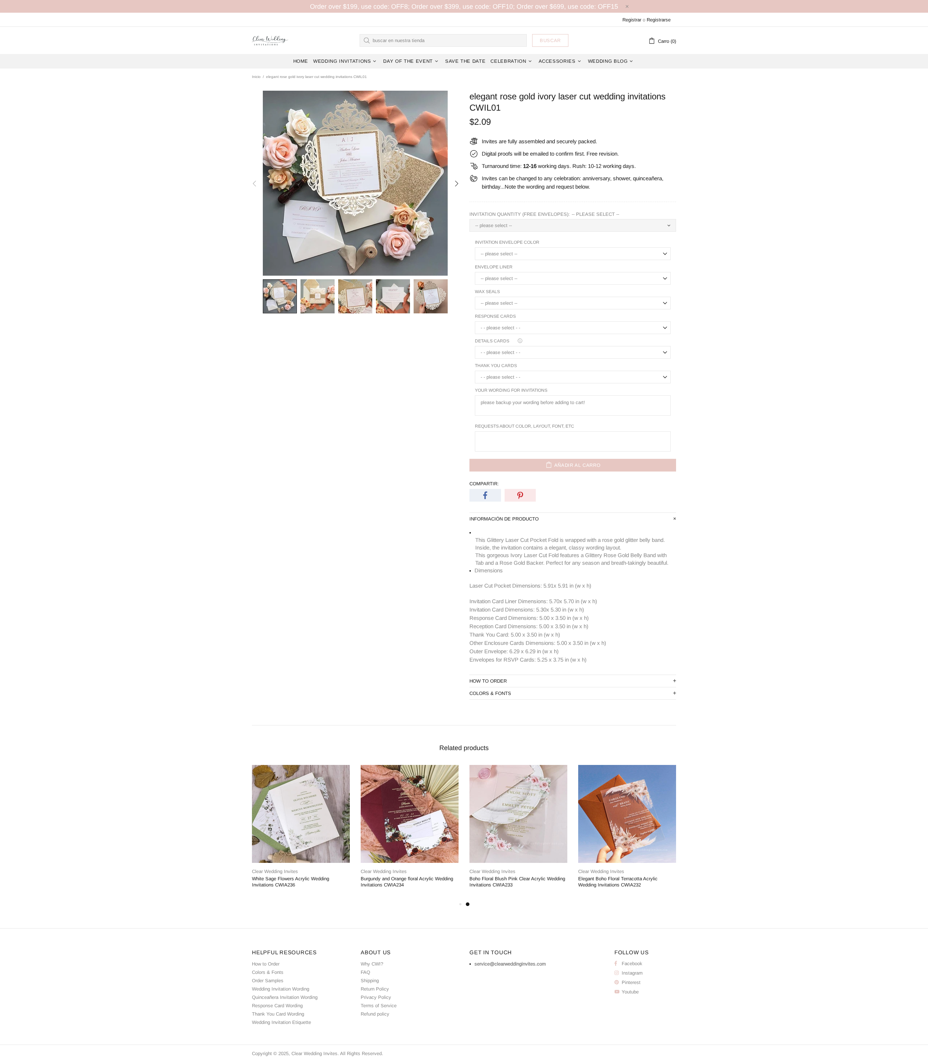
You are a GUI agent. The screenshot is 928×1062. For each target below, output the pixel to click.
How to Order (265, 964)
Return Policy (375, 989)
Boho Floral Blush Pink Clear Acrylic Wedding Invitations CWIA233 (517, 882)
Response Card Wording (277, 1005)
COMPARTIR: (484, 483)
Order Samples (267, 980)
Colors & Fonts (267, 972)
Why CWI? (372, 964)
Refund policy (375, 1014)
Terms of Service (379, 1005)
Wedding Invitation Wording (280, 989)
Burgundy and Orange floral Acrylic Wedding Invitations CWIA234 (407, 882)
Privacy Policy (376, 997)
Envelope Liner (494, 266)
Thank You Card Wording (278, 1014)
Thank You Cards (496, 365)
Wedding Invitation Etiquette (281, 1022)
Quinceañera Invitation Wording (285, 997)
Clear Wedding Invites (270, 40)
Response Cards (495, 316)
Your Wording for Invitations (511, 390)
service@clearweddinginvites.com (510, 964)
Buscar (550, 40)
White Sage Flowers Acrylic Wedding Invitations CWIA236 (290, 882)
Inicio (256, 77)
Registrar (631, 19)
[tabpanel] (518, 832)
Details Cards (492, 340)
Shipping (370, 980)
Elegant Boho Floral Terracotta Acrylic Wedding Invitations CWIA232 (618, 882)
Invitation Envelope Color (507, 242)
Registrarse (659, 19)
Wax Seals (487, 291)
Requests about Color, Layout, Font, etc (524, 426)
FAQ (365, 972)
